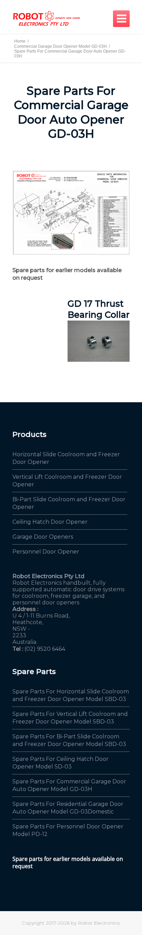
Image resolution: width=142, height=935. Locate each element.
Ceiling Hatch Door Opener (50, 522)
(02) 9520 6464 (44, 649)
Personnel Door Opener (45, 551)
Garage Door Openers (42, 536)
